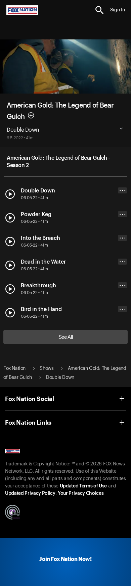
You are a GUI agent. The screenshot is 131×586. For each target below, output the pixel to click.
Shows (46, 368)
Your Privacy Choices (80, 493)
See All (65, 337)
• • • (123, 190)
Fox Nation (14, 368)
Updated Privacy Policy (30, 493)
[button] (99, 10)
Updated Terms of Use (83, 486)
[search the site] (99, 10)
